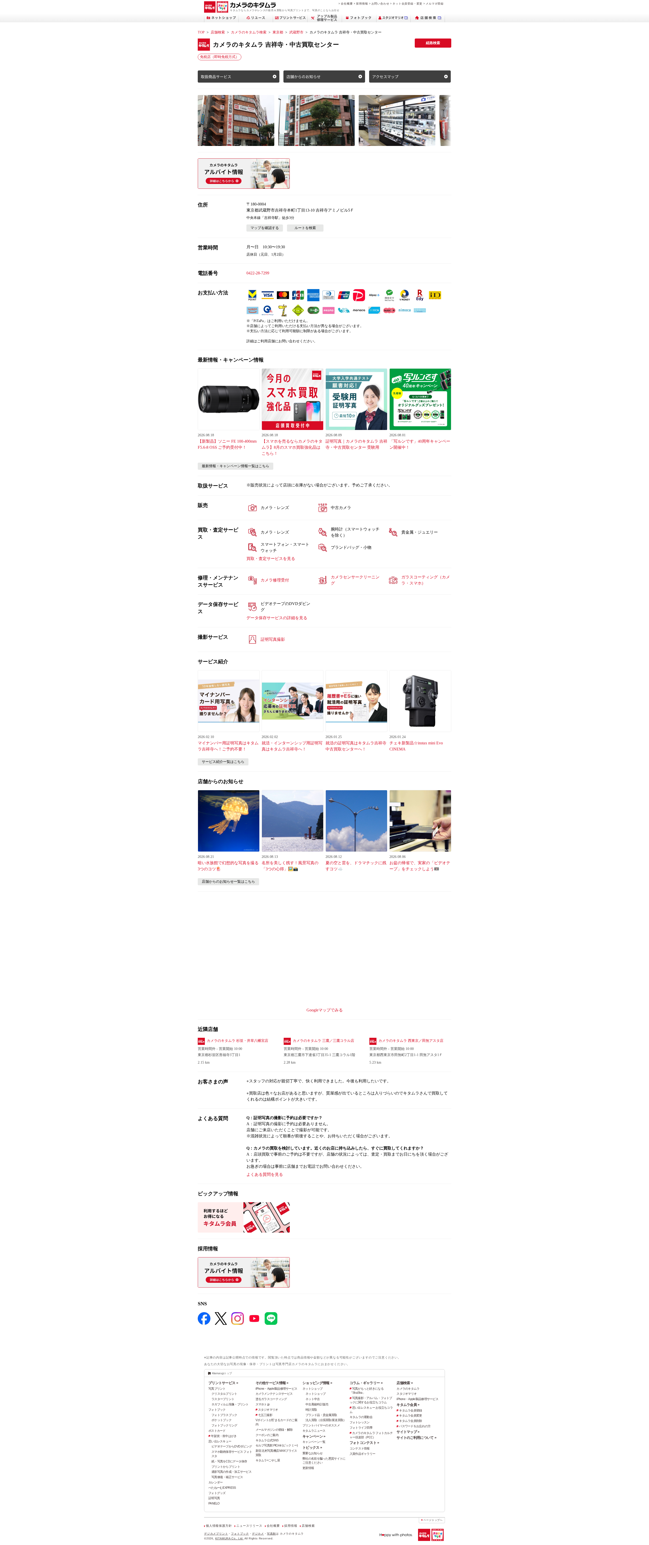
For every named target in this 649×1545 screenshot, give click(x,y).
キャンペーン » (313, 1436)
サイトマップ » (407, 1432)
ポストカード (217, 1431)
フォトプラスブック (224, 1415)
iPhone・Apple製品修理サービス (276, 1388)
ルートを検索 (305, 228)
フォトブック (217, 1409)
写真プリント (217, 1388)
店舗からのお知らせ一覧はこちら (228, 881)
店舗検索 (218, 32)
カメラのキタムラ (407, 1388)
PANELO (214, 1503)
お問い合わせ (380, 3)
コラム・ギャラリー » (366, 1383)
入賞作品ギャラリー (362, 1454)
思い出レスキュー (219, 1441)
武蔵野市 (296, 32)
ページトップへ (433, 1520)
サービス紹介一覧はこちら (223, 762)
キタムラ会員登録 (410, 1410)
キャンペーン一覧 (313, 1442)
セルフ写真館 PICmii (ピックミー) (277, 1445)
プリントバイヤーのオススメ (321, 1425)
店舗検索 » (404, 1383)
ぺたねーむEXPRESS (222, 1488)
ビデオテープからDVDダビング (231, 1446)
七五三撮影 (265, 1415)
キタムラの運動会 (361, 1417)
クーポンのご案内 (267, 1435)
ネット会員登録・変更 (407, 3)
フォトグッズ (217, 1493)
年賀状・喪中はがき (224, 1436)
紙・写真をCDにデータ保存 (229, 1461)
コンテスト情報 (360, 1448)
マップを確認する (264, 228)
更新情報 (308, 1468)
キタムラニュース (313, 1431)
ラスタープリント (222, 1399)
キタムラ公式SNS (267, 1440)
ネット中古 (312, 1399)
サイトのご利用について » (416, 1438)
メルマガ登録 (435, 3)
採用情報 (362, 3)
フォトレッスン (360, 1422)
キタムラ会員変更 (410, 1415)
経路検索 (433, 43)
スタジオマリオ (268, 1409)
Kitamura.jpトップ (222, 1373)
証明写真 (214, 1498)
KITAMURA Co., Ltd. (229, 1538)
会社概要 (347, 3)
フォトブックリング (224, 1425)
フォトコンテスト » (364, 1443)
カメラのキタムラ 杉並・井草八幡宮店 (237, 1041)
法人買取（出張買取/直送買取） (325, 1420)
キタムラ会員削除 (410, 1421)
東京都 (278, 32)
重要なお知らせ (312, 1453)
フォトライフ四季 (361, 1427)
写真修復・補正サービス (227, 1477)
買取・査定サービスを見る (270, 558)
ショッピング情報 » (317, 1383)
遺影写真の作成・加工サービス (231, 1472)
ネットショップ (312, 1388)
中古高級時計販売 (316, 1404)
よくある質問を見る (264, 1174)
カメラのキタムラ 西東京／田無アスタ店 (410, 1041)
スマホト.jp (263, 1404)
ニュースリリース (249, 1526)
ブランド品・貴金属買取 (321, 1415)
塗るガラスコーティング (271, 1399)
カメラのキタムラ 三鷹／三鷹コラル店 (323, 1041)
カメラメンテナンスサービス (274, 1394)
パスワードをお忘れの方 (414, 1426)
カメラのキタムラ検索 (248, 32)
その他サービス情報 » (272, 1383)
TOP (201, 32)
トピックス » (312, 1447)
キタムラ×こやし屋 (268, 1460)
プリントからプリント (225, 1466)
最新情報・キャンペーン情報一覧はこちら (235, 466)
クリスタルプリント (224, 1394)
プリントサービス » (223, 1383)
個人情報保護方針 (219, 1526)
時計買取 (311, 1409)
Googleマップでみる (325, 1010)
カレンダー (215, 1482)
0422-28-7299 (257, 273)
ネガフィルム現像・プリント (230, 1404)
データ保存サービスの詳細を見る (276, 618)
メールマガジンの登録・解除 (274, 1429)
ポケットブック (221, 1420)
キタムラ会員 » (407, 1405)
